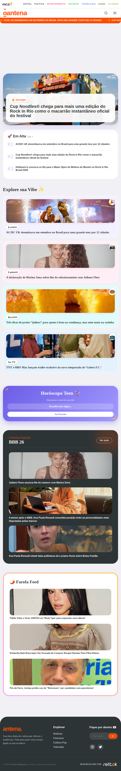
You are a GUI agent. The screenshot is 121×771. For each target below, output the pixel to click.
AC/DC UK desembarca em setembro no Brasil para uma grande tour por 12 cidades (63, 144)
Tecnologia (89, 4)
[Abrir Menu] (114, 13)
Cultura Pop (60, 742)
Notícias (57, 733)
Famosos (58, 738)
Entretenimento (56, 4)
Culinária (113, 4)
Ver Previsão (60, 414)
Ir (112, 736)
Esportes (73, 4)
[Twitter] (100, 747)
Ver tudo (104, 440)
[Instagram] (92, 747)
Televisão (58, 747)
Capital (27, 4)
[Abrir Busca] (106, 13)
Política (39, 4)
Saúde (101, 4)
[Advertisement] (60, 48)
